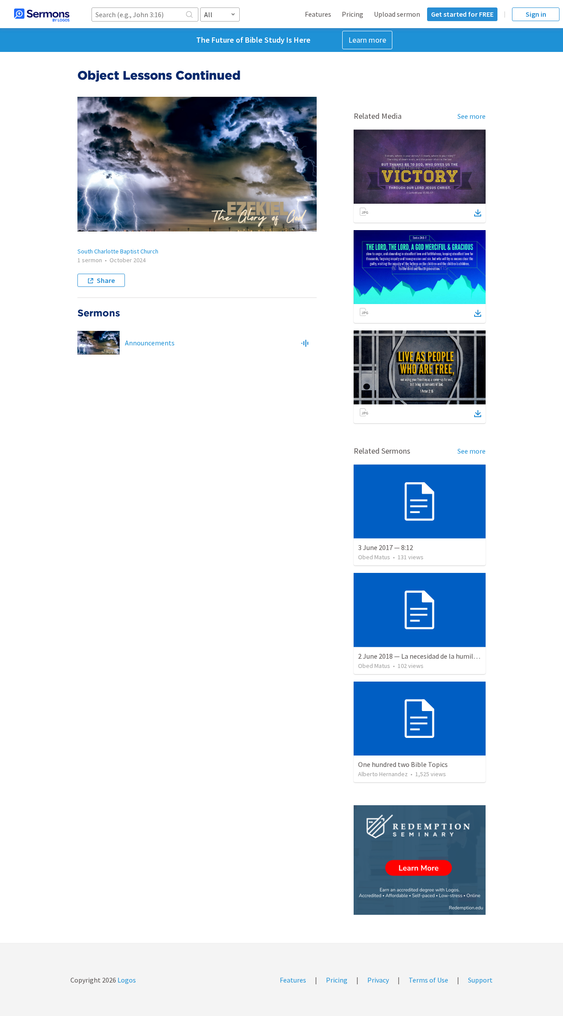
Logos (126, 980)
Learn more (367, 40)
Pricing (352, 14)
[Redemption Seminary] (420, 860)
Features (318, 14)
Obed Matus (374, 557)
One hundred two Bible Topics (403, 764)
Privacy (378, 980)
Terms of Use (428, 980)
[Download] (477, 213)
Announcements (150, 342)
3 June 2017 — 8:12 (385, 547)
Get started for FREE (462, 14)
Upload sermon (397, 14)
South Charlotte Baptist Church (117, 251)
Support (480, 980)
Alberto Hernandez (383, 774)
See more (471, 116)
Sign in (536, 14)
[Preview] (304, 342)
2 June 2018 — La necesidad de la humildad (421, 656)
